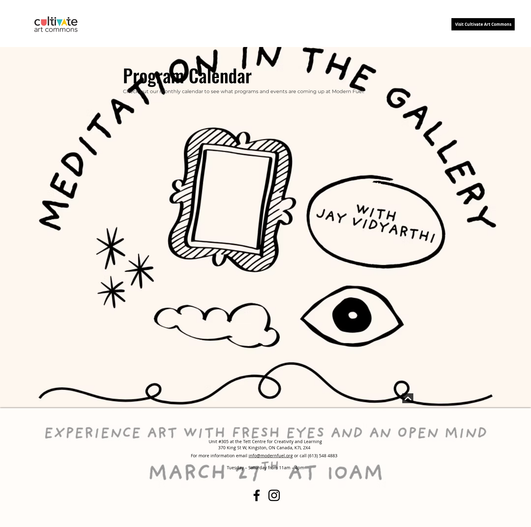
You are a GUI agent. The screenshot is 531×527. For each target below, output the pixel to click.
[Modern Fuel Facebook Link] (256, 495)
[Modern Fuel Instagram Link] (274, 495)
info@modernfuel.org (271, 455)
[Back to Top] (407, 398)
